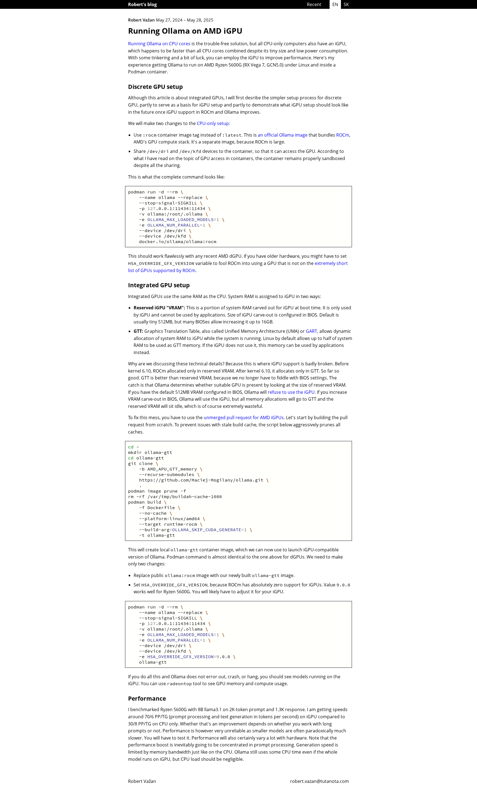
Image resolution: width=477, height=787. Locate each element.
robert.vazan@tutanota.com (319, 781)
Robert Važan (142, 781)
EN (335, 4)
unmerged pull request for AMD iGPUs (244, 417)
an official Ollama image (283, 135)
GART (311, 331)
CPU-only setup (213, 123)
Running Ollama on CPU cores (159, 44)
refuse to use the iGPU (291, 392)
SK (346, 4)
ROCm (342, 135)
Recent (314, 4)
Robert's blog (142, 4)
